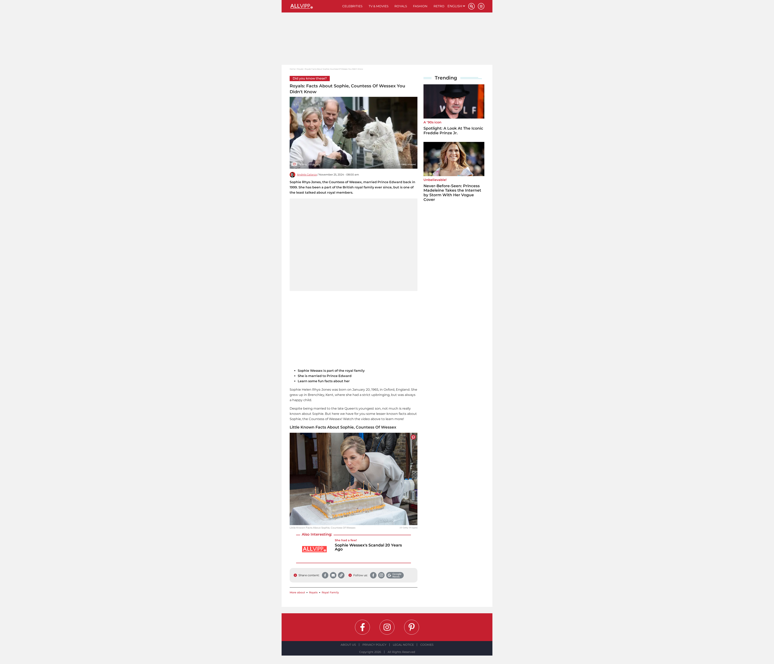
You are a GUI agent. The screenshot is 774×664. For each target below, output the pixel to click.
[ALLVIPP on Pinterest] (412, 627)
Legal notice (403, 644)
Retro (439, 6)
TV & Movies (378, 6)
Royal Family (330, 592)
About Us (348, 644)
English (455, 6)
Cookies (427, 644)
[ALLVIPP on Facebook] (362, 627)
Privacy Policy (374, 644)
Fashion (420, 6)
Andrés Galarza (307, 174)
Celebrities (352, 6)
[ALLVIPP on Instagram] (387, 627)
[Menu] (481, 6)
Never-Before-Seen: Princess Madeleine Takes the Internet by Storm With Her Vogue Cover (452, 193)
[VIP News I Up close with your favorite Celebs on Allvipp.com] (314, 6)
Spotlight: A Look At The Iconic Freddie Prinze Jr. (453, 130)
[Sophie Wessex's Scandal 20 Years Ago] (314, 549)
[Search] (471, 6)
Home (292, 69)
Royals (400, 6)
